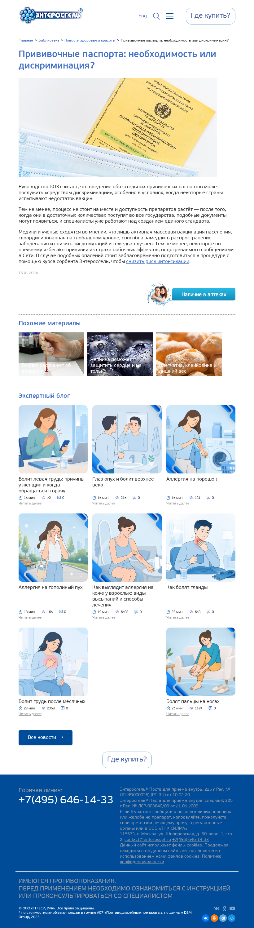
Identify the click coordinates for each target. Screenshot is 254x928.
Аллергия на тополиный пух (51, 587)
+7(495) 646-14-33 (66, 800)
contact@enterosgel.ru (148, 839)
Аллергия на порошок (191, 479)
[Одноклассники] (214, 918)
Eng (142, 16)
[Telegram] (223, 918)
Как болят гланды (187, 587)
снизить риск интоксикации (157, 261)
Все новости (45, 737)
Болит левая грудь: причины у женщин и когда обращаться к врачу (51, 485)
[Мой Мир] (231, 918)
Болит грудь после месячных (52, 701)
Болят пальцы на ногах (193, 701)
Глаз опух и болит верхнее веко (123, 482)
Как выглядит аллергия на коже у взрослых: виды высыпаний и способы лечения (123, 596)
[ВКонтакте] (205, 918)
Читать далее (30, 503)
